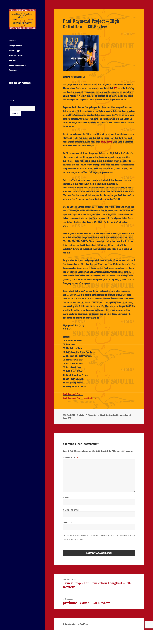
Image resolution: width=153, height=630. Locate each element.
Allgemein (92, 415)
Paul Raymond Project (73, 394)
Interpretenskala (15, 45)
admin (81, 415)
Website (67, 522)
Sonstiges (12, 60)
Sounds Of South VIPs (17, 65)
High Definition (106, 415)
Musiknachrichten (16, 55)
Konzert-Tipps (14, 50)
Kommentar (70, 457)
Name (67, 497)
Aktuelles (12, 41)
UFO (115, 88)
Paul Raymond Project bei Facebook (79, 398)
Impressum (13, 70)
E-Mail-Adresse (72, 510)
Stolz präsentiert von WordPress (75, 624)
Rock (65, 418)
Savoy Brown (106, 141)
